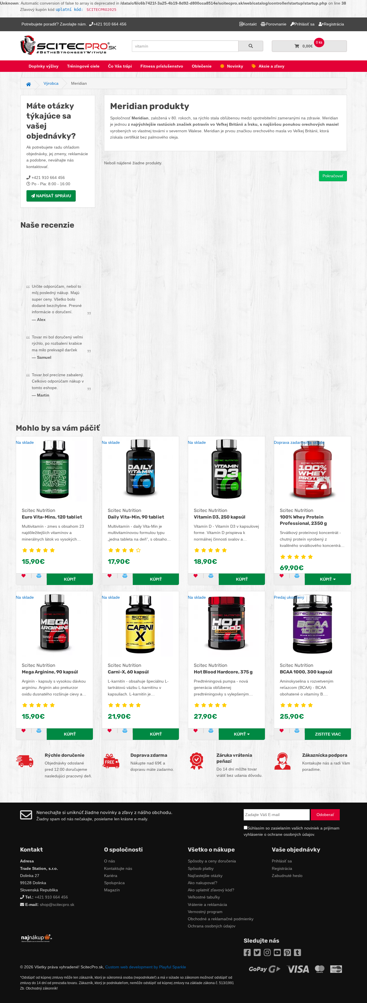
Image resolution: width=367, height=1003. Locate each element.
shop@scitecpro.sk (57, 904)
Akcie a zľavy (271, 66)
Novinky (235, 66)
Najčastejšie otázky (205, 875)
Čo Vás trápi (120, 66)
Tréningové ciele (83, 66)
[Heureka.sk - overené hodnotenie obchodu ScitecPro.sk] (57, 257)
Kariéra (110, 875)
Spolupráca (114, 882)
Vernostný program (205, 911)
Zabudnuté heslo (287, 875)
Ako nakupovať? (202, 882)
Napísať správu (53, 196)
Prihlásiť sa (282, 861)
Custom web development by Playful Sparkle (145, 967)
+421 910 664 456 (51, 897)
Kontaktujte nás (118, 868)
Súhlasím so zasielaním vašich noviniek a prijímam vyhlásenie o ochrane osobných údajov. (291, 831)
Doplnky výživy (43, 66)
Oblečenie (202, 66)
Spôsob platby (201, 868)
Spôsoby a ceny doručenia (212, 861)
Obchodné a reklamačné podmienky (220, 919)
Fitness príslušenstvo (161, 66)
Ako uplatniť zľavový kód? (211, 890)
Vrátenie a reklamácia (207, 904)
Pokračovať (333, 176)
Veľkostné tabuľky (204, 897)
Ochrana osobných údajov (211, 926)
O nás (109, 861)
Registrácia (282, 868)
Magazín (112, 890)
